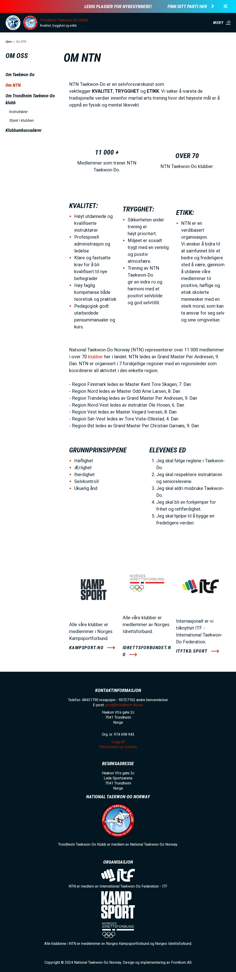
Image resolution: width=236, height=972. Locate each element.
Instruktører (18, 112)
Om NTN (13, 85)
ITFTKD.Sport (192, 651)
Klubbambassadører (23, 130)
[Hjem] (13, 22)
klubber (95, 356)
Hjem (9, 41)
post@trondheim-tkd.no (124, 705)
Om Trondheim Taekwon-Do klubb (30, 99)
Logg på (118, 742)
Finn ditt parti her (187, 6)
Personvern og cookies (118, 747)
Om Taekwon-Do (20, 74)
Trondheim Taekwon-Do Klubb (64, 20)
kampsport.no (86, 647)
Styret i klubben (21, 120)
